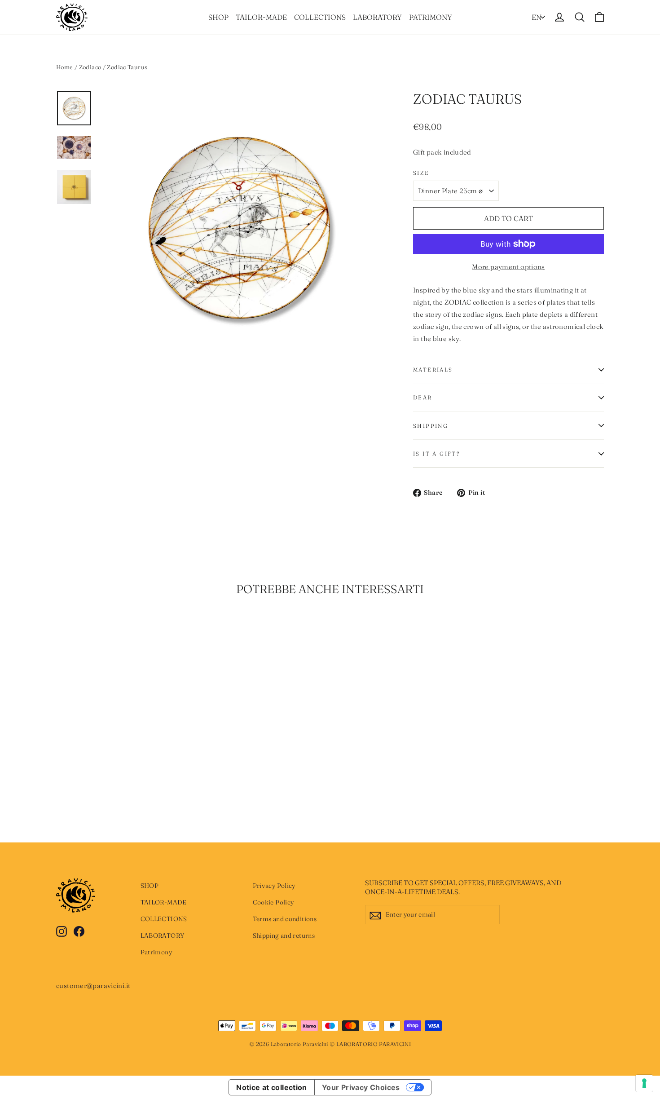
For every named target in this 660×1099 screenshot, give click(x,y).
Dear (422, 397)
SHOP (218, 17)
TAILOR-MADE (261, 17)
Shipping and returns (284, 935)
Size (421, 172)
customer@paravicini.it (93, 985)
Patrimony (430, 17)
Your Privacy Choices (361, 1087)
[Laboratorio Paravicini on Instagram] (61, 931)
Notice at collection (271, 1087)
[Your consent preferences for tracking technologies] (644, 1083)
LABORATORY (377, 17)
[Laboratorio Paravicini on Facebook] (79, 931)
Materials (433, 369)
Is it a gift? (436, 453)
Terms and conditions (285, 919)
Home (64, 67)
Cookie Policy (273, 902)
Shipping (430, 425)
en (536, 17)
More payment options (508, 266)
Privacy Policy (274, 886)
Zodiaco (90, 67)
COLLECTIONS (320, 17)
